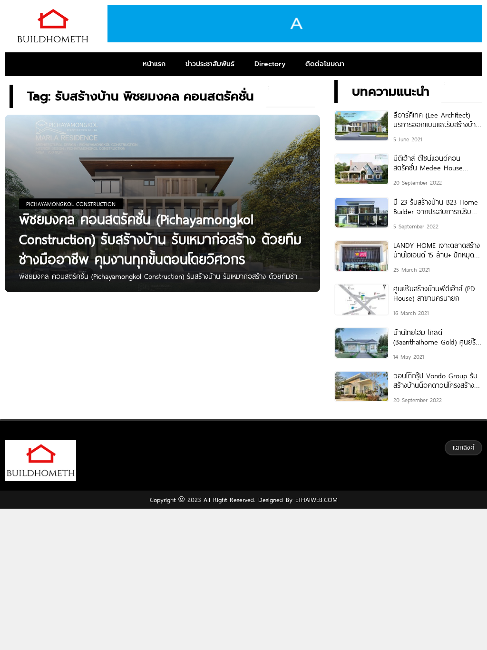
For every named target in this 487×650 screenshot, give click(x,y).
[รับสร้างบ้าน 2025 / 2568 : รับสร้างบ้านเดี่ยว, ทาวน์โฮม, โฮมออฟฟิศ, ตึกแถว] (52, 26)
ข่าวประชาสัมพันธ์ (209, 64)
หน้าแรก (154, 64)
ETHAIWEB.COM (315, 499)
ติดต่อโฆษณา (324, 64)
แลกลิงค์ (463, 447)
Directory (269, 64)
